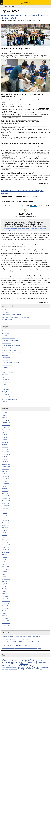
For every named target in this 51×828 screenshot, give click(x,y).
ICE (12, 664)
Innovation (5, 367)
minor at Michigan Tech (33, 137)
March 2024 (5, 447)
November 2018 (6, 547)
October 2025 (5, 427)
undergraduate (13, 669)
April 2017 (4, 591)
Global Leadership (6, 343)
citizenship (20, 659)
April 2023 (4, 457)
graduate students (33, 662)
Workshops (5, 401)
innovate (17, 664)
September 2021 (6, 483)
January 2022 (5, 479)
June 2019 (4, 532)
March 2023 (5, 459)
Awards (4, 330)
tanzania (6, 669)
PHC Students (5, 379)
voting (41, 669)
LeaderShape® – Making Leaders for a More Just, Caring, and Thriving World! (21, 648)
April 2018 (4, 562)
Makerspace (5, 374)
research (4, 667)
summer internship (44, 667)
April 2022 (4, 474)
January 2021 (5, 496)
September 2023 (6, 454)
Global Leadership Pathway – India (10, 348)
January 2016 (5, 620)
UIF (9, 669)
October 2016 (5, 606)
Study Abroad (5, 394)
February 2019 (5, 540)
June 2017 (4, 586)
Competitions (5, 333)
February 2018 (5, 567)
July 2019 (4, 530)
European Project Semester (22, 168)
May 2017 (4, 589)
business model (15, 659)
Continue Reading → (44, 183)
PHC (41, 665)
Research (4, 384)
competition (31, 659)
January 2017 (5, 598)
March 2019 (5, 537)
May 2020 (4, 515)
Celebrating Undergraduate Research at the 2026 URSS (16, 645)
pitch (44, 665)
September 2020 (6, 505)
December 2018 (6, 544)
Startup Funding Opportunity (9, 392)
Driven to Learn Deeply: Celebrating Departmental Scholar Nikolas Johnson (21, 636)
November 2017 (6, 574)
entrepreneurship (28, 660)
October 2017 (5, 576)
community (25, 659)
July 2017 (4, 584)
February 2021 (5, 493)
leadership (43, 664)
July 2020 (4, 510)
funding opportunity (16, 662)
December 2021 (6, 481)
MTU (11, 665)
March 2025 (5, 437)
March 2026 (5, 417)
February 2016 (5, 618)
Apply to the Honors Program (9, 310)
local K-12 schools (16, 116)
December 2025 (6, 422)
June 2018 (4, 559)
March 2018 (5, 564)
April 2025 (4, 435)
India (14, 664)
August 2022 (5, 471)
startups (13, 667)
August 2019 (5, 527)
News (3, 377)
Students (21, 667)
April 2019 (4, 535)
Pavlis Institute (37, 665)
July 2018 (4, 557)
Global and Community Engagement (37, 20)
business (9, 659)
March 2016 (5, 615)
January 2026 (5, 420)
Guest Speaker (6, 355)
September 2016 (6, 608)
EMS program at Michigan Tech (36, 104)
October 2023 (5, 452)
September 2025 (6, 430)
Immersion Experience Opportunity (11, 362)
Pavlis (14, 665)
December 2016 (6, 601)
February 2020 (5, 520)
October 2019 (5, 525)
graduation (43, 662)
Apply (4, 659)
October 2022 (5, 469)
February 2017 (5, 596)
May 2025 (4, 432)
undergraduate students (28, 668)
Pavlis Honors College (24, 665)
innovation (24, 663)
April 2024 (4, 444)
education (9, 660)
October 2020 (5, 503)
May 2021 (4, 486)
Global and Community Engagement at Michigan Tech (15, 317)
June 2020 (4, 513)
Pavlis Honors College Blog (9, 6)
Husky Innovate (6, 312)
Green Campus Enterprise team (10, 117)
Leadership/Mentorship (8, 372)
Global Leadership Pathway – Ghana (11, 345)
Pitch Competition (6, 382)
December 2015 (6, 623)
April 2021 (4, 488)
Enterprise (5, 335)
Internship (5, 370)
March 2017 (5, 593)
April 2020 (4, 518)
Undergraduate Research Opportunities (12, 314)
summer (25, 667)
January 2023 (5, 461)
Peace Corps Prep (9, 126)
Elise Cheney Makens (8, 150)
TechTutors (24, 165)
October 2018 (5, 549)
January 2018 (5, 569)
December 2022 (6, 464)
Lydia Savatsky (39, 160)
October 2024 (5, 442)
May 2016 (4, 611)
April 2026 (4, 415)
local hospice (13, 106)
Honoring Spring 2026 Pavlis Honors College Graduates (16, 639)
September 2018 (6, 552)
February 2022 (5, 476)
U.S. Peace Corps (44, 132)
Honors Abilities (6, 357)
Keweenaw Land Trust (34, 114)
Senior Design (5, 389)
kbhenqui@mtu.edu (15, 175)
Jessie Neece (23, 20)
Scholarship (5, 387)
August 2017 (5, 581)
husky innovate (6, 664)
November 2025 (6, 425)
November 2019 (6, 523)
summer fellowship (32, 667)
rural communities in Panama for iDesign (32, 116)
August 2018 (5, 554)
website (45, 298)
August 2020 (5, 508)
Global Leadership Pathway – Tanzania (12, 352)
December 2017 (6, 571)
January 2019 (5, 542)
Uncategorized (6, 396)
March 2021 (5, 491)
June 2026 (4, 413)
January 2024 (5, 449)
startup (9, 667)
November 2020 (6, 501)
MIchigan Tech (6, 665)
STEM (17, 667)
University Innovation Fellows (9, 399)
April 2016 (4, 613)
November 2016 (6, 603)
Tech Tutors (42, 108)
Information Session (7, 365)
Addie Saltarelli (6, 157)
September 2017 (6, 579)
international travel (34, 664)
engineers (14, 660)
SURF (3, 669)
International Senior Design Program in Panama (32, 166)
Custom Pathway (40, 659)
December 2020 (6, 498)
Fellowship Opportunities (8, 338)
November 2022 (6, 466)
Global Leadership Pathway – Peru (10, 350)
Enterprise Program (7, 319)
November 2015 (6, 625)
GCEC (24, 662)
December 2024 (6, 439)
